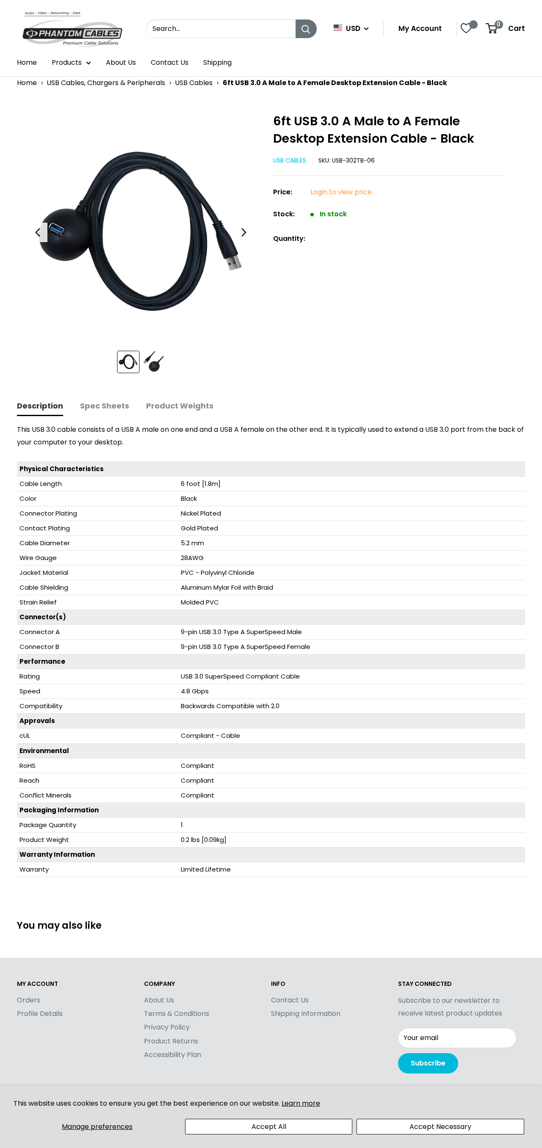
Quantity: (289, 238)
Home (27, 62)
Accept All (269, 1126)
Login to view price (341, 192)
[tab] (40, 406)
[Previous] (37, 232)
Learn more (301, 1103)
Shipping (217, 62)
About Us (121, 62)
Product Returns (171, 1041)
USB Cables (194, 83)
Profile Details (40, 1013)
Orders (28, 1000)
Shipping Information (305, 1013)
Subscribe (428, 1063)
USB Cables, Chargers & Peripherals (106, 83)
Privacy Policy (167, 1027)
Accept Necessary (440, 1126)
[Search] (306, 28)
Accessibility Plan (172, 1055)
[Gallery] (140, 246)
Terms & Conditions (176, 1013)
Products (67, 62)
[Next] (244, 232)
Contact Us (169, 62)
